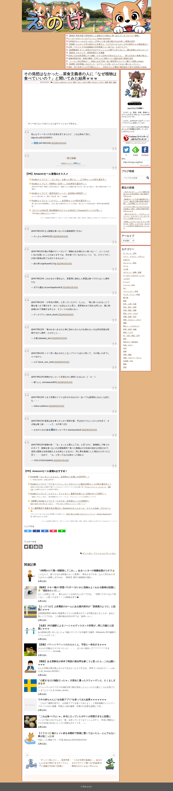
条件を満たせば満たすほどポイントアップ (80, 514)
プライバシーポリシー (145, 165)
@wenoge (136, 102)
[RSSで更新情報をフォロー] (41, 547)
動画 (125, 301)
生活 (125, 348)
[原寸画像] (71, 158)
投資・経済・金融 (129, 329)
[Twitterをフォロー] (26, 547)
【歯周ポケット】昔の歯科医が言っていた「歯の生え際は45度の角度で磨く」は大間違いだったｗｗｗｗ (136, 201)
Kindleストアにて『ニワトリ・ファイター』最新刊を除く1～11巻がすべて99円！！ (68, 494)
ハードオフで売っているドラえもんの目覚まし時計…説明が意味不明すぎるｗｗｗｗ (136, 209)
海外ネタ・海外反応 (130, 342)
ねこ (125, 288)
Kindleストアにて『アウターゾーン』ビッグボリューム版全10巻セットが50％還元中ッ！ (71, 484)
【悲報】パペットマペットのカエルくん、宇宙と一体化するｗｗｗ (72, 644)
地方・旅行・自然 (129, 307)
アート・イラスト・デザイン (134, 257)
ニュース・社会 (129, 285)
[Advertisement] (43, 51)
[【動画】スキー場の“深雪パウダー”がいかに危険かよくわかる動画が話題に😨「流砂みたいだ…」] (30, 592)
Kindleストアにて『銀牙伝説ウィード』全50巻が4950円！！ (59, 193)
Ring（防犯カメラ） (43, 213)
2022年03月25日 (61, 460)
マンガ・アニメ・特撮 (131, 294)
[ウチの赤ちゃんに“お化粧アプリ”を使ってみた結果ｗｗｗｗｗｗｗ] (30, 704)
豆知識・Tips (128, 361)
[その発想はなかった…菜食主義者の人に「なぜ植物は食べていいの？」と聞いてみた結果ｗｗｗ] (45, 531)
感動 (125, 323)
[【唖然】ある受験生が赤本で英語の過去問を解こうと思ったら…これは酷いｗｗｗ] (30, 666)
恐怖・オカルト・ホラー (95, 82)
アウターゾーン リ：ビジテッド (95, 487)
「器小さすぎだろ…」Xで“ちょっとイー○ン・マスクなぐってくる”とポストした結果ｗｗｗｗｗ (136, 216)
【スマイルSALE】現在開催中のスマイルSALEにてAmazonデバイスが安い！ (67, 210)
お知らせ (126, 260)
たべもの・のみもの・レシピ (62, 82)
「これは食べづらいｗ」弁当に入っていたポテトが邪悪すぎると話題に (74, 716)
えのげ (89, 787)
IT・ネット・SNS (129, 253)
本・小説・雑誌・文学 (131, 336)
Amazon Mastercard (103, 514)
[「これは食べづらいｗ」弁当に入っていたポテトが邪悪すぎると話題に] (30, 721)
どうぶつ (126, 282)
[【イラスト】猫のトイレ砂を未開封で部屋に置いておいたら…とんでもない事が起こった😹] (30, 738)
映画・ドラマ (128, 332)
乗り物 (125, 298)
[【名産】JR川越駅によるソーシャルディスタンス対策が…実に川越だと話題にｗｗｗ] (30, 630)
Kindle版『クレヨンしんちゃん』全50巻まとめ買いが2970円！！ (60, 477)
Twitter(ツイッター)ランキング (136, 142)
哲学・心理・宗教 (129, 304)
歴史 (125, 339)
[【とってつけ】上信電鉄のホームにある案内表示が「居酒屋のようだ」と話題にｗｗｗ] (30, 611)
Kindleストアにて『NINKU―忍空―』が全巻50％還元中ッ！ (59, 184)
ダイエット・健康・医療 (132, 272)
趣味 (125, 364)
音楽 (125, 367)
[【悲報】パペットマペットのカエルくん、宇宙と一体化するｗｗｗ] (30, 649)
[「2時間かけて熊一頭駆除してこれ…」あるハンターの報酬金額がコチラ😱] (30, 575)
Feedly (135, 155)
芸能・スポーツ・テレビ (132, 358)
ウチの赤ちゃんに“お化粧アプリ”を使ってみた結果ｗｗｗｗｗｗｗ (72, 699)
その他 (125, 269)
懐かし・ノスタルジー (131, 326)
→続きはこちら (128, 131)
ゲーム (125, 266)
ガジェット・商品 (129, 263)
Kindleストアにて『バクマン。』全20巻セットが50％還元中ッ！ (61, 201)
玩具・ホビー (128, 345)
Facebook (145, 155)
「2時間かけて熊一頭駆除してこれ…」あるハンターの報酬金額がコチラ (75, 570)
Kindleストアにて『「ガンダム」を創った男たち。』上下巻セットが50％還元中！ (69, 179)
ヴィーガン (87, 553)
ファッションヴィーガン (105, 553)
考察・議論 (112, 82)
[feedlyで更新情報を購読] (36, 547)
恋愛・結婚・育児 (129, 317)
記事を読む (42, 581)
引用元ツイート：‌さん (70, 163)
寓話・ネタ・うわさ (80, 82)
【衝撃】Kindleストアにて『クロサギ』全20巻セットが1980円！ (60, 501)
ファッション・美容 (130, 291)
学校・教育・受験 (129, 310)
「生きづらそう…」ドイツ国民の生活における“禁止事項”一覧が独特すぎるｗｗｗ (136, 194)
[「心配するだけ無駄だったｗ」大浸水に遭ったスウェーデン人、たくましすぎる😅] (30, 685)
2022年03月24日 (58, 143)
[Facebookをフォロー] (31, 547)
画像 (106, 82)
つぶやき (126, 279)
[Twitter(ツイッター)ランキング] (135, 141)
